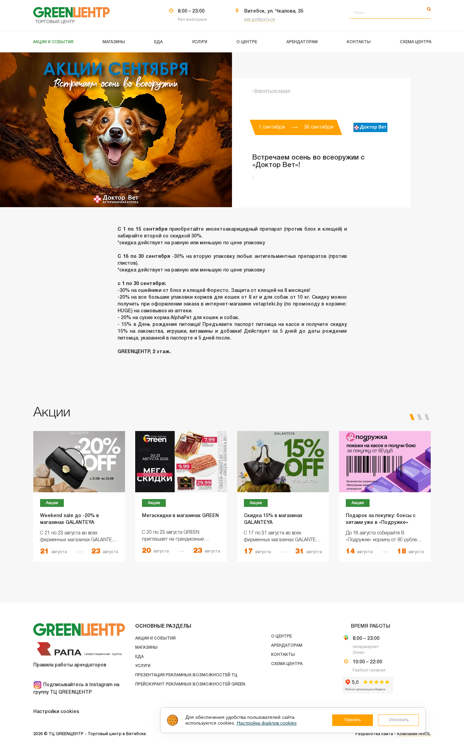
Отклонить (399, 720)
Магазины (146, 647)
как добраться (259, 19)
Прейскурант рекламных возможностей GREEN (190, 684)
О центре (281, 636)
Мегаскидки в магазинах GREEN (180, 516)
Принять (352, 720)
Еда (139, 657)
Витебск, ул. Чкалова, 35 (273, 11)
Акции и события (155, 638)
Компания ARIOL (414, 734)
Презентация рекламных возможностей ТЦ (186, 675)
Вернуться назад (272, 91)
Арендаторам (286, 645)
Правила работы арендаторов (69, 665)
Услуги (142, 666)
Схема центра (287, 664)
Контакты (283, 655)
